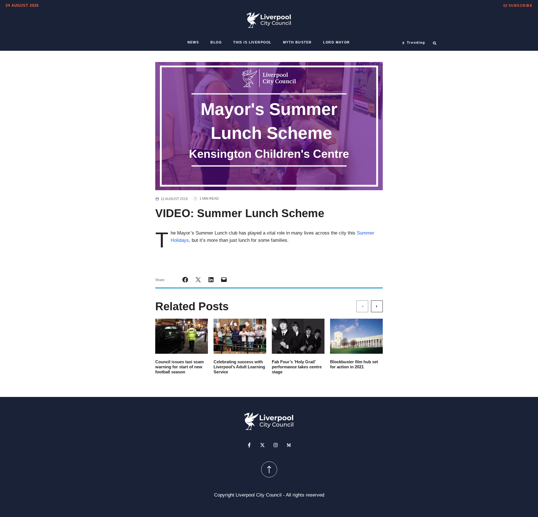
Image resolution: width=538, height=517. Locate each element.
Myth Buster (297, 42)
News (193, 42)
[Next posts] (377, 306)
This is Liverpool (252, 42)
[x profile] (262, 445)
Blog (216, 42)
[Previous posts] (362, 306)
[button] (518, 5)
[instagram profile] (275, 445)
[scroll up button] (269, 469)
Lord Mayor (336, 42)
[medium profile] (288, 445)
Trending (416, 43)
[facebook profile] (249, 445)
